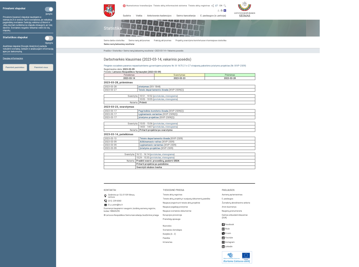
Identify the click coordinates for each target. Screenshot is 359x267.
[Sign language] (221, 10)
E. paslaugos (227, 199)
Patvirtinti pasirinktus (15, 67)
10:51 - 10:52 (146, 96)
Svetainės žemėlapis (172, 230)
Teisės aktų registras (199, 5)
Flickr (227, 229)
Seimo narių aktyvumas (139, 40)
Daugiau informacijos (13, 58)
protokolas (159, 96)
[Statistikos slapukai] (49, 38)
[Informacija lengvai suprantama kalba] (225, 10)
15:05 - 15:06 (146, 123)
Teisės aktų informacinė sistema (170, 5)
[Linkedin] (223, 246)
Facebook (229, 224)
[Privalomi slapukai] (49, 9)
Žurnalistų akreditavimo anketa (236, 203)
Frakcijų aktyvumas (162, 40)
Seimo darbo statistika (114, 40)
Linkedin (229, 246)
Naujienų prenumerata (232, 211)
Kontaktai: (110, 190)
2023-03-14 (160, 51)
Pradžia (107, 51)
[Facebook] (223, 224)
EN (220, 5)
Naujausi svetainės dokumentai (177, 211)
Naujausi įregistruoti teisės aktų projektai (181, 203)
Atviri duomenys (229, 207)
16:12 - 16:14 (142, 154)
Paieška (166, 238)
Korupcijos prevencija (172, 215)
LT (216, 5)
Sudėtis (127, 15)
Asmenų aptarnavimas (232, 195)
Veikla (139, 15)
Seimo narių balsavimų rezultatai (119, 44)
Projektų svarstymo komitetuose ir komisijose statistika (201, 40)
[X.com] (223, 233)
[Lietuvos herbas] (109, 10)
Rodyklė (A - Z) (169, 234)
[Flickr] (223, 229)
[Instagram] (223, 242)
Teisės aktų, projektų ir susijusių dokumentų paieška (186, 199)
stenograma (171, 96)
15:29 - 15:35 (142, 157)
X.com (228, 233)
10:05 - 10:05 (146, 99)
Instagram (230, 242)
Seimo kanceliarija (185, 15)
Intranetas (167, 242)
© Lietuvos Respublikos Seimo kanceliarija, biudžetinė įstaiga (131, 215)
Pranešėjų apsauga (171, 219)
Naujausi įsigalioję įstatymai (175, 207)
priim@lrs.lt (117, 205)
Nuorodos (167, 226)
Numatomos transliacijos (139, 5)
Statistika (117, 51)
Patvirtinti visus (41, 67)
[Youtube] (223, 238)
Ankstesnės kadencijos (159, 15)
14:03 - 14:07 (146, 126)
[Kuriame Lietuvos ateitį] (237, 263)
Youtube (229, 238)
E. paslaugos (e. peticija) (213, 15)
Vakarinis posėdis (175, 51)
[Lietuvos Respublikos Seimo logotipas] (244, 9)
